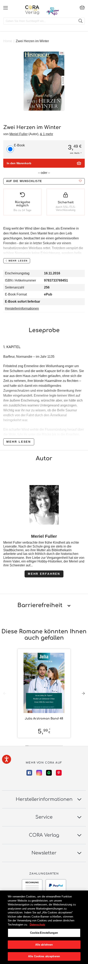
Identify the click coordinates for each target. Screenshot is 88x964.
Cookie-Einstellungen (44, 932)
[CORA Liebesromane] (32, 10)
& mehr (46, 134)
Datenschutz (37, 924)
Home (7, 41)
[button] (44, 181)
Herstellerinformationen (22, 308)
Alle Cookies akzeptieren (44, 956)
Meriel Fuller (18, 134)
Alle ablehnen (44, 944)
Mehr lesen (18, 441)
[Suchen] (80, 21)
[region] (44, 927)
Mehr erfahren (44, 573)
